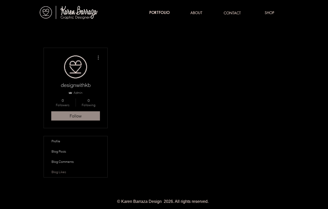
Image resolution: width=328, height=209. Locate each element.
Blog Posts (59, 151)
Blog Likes (59, 172)
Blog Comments (63, 162)
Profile (56, 141)
